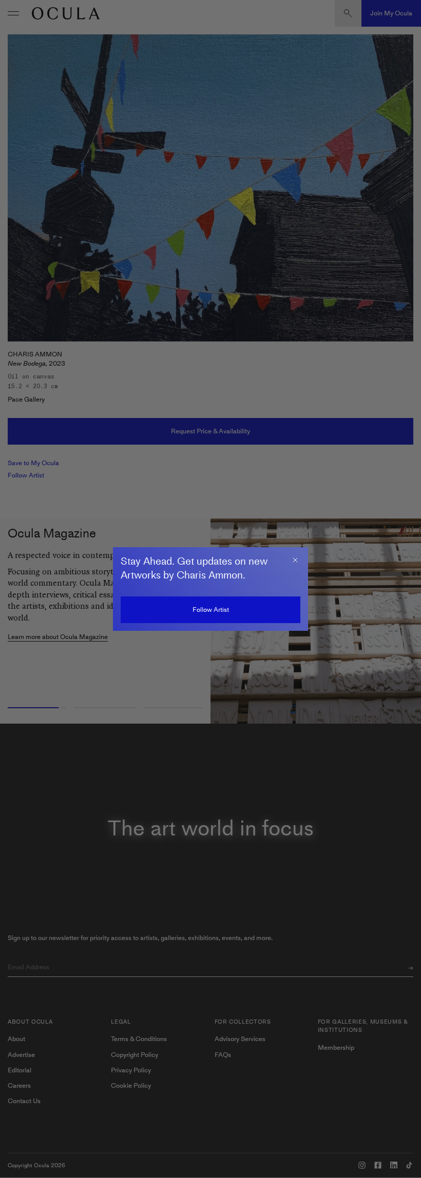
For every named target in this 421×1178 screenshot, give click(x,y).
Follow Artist (211, 609)
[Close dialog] (295, 560)
